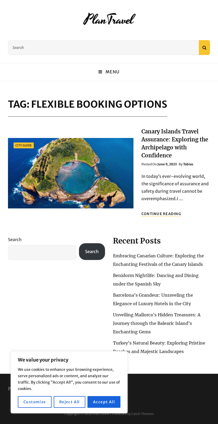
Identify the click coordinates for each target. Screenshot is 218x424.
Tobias (188, 164)
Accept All (104, 402)
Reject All (69, 402)
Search (15, 239)
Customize (34, 402)
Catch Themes (142, 414)
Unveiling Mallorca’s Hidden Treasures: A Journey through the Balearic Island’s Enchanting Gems (156, 323)
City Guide (23, 145)
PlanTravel (109, 20)
